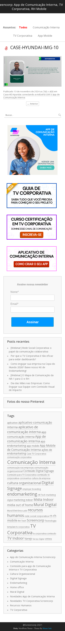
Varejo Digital (38, 539)
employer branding (31, 489)
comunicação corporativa (19, 457)
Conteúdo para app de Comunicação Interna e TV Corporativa (30, 567)
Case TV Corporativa (36, 453)
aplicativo (12, 422)
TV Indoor (15, 538)
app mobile (33, 445)
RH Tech (22, 520)
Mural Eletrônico (15, 510)
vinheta (48, 538)
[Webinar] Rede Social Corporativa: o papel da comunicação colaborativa (30, 349)
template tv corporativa (18, 526)
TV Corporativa (22, 35)
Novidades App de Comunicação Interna (32, 596)
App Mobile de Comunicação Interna (31, 448)
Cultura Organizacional (22, 573)
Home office (17, 587)
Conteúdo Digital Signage (38, 471)
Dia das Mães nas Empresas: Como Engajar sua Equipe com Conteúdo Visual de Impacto (31, 386)
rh (51, 516)
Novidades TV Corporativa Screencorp (31, 600)
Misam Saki (47, 628)
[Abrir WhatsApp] (57, 623)
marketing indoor (23, 499)
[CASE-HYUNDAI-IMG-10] (33, 71)
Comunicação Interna (46, 27)
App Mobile (45, 35)
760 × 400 (48, 91)
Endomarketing (18, 582)
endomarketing (22, 494)
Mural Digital (45, 504)
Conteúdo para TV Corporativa (21, 474)
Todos (23, 27)
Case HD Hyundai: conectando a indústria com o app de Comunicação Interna (31, 96)
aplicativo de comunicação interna (24, 429)
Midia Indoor (44, 499)
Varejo (28, 538)
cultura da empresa (41, 478)
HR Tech (42, 494)
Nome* (14, 292)
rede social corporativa (37, 516)
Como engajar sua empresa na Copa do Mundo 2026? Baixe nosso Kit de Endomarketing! (32, 367)
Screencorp (35, 520)
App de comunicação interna (26, 438)
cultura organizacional (24, 483)
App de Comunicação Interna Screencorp (33, 557)
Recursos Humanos (21, 605)
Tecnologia (50, 520)
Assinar (32, 322)
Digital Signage (18, 578)
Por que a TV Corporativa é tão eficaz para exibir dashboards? (31, 357)
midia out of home (20, 505)
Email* (14, 303)
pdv (25, 510)
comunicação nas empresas (20, 467)
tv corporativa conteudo (44, 533)
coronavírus (25, 478)
